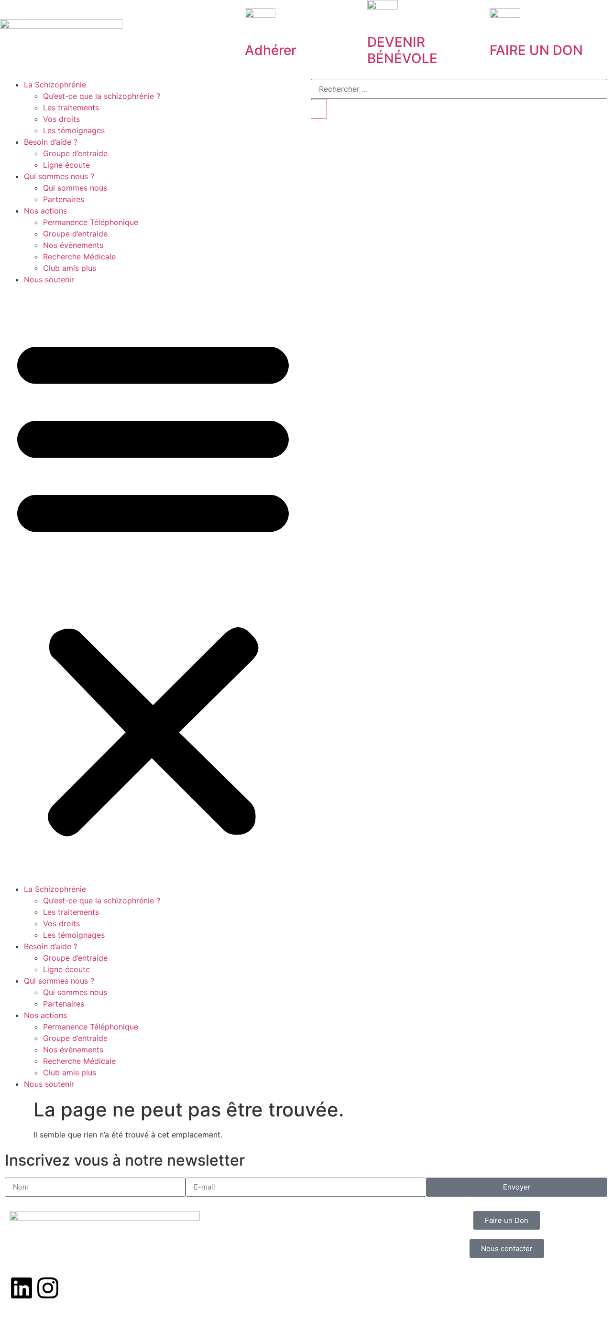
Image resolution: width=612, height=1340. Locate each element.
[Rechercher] (319, 109)
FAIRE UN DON (536, 50)
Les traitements (71, 107)
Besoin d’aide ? (50, 142)
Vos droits (61, 119)
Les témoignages (74, 130)
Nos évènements (73, 245)
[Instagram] (48, 1288)
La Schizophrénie (55, 84)
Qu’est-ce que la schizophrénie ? (101, 96)
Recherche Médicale (79, 256)
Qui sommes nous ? (59, 176)
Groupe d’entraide (75, 153)
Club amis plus (69, 268)
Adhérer (270, 50)
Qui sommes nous (75, 188)
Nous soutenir (49, 279)
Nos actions (45, 210)
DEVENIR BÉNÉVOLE (402, 50)
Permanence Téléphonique (90, 222)
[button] (153, 584)
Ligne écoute (66, 165)
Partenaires (63, 199)
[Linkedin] (21, 1288)
